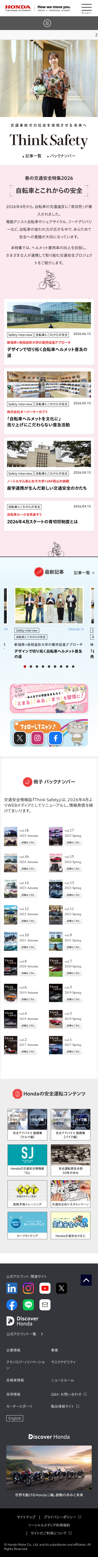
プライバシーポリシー (59, 1517)
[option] (49, 78)
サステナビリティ (63, 1362)
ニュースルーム (62, 1380)
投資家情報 (15, 1380)
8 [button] (67, 666)
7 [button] (61, 666)
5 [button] (49, 666)
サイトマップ (26, 1517)
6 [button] (55, 666)
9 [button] (73, 666)
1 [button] (25, 666)
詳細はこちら (28, 842)
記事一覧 (33, 156)
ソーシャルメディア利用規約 (49, 1525)
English (15, 1418)
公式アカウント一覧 (21, 1334)
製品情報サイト (62, 1406)
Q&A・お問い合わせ (66, 1394)
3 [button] (37, 666)
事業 (54, 1350)
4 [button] (43, 666)
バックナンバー (62, 156)
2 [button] (31, 666)
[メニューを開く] (86, 8)
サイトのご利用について (49, 1533)
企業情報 (13, 1350)
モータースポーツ (19, 1406)
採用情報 (13, 1394)
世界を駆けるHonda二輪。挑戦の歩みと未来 (49, 1495)
